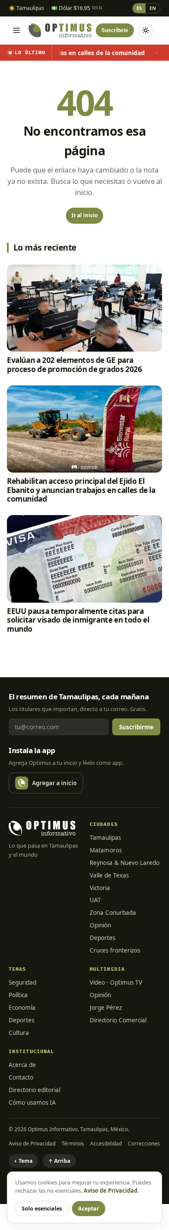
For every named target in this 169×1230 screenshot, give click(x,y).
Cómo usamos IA (32, 1102)
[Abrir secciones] (16, 30)
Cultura (19, 1033)
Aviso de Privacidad (32, 1143)
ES (139, 8)
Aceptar (88, 1208)
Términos (73, 1143)
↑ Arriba (59, 1161)
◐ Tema (23, 1161)
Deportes (102, 938)
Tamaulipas (105, 838)
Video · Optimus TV (116, 982)
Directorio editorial (34, 1090)
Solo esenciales (42, 1208)
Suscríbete (114, 30)
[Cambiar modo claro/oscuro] (145, 30)
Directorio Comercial (118, 1020)
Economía (22, 1007)
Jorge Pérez (106, 1007)
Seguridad (22, 982)
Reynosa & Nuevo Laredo (124, 863)
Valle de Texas (109, 875)
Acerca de (22, 1065)
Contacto (21, 1077)
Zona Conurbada (113, 913)
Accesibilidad (106, 1143)
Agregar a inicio (54, 783)
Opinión (100, 925)
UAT (95, 900)
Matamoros (106, 850)
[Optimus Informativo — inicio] (60, 30)
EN (153, 8)
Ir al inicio (85, 215)
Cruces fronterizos (115, 950)
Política (18, 995)
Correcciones (144, 1143)
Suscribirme (136, 727)
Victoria (100, 888)
